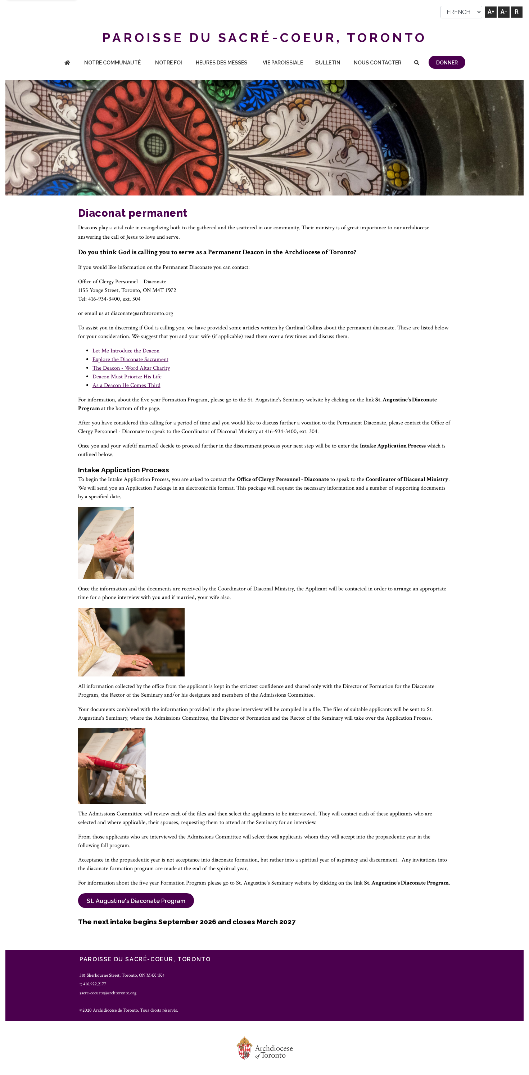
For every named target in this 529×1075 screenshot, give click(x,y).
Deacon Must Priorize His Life (127, 377)
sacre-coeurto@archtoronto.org (108, 993)
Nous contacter (377, 63)
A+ (491, 11)
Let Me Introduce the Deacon (125, 351)
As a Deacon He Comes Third (126, 385)
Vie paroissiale (283, 63)
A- (504, 11)
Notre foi (168, 63)
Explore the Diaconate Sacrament (130, 359)
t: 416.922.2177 (93, 984)
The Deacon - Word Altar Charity (131, 368)
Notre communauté (112, 63)
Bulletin (327, 63)
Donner (447, 63)
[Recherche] (416, 63)
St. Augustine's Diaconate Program (136, 901)
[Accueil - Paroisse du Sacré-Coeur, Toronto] (67, 63)
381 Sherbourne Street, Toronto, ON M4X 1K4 (122, 975)
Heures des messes (221, 63)
